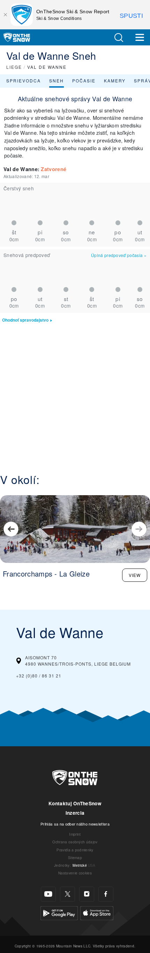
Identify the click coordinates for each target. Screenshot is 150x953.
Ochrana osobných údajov (74, 841)
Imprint (75, 834)
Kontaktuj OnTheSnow (75, 803)
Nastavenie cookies (75, 872)
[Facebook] (105, 894)
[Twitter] (67, 894)
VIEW (135, 575)
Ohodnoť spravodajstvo (25, 320)
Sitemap (75, 857)
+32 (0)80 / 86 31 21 (38, 676)
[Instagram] (86, 894)
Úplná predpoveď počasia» (119, 255)
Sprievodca (23, 80)
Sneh (56, 80)
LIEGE (14, 67)
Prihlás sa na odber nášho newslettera (75, 824)
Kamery (115, 80)
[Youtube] (48, 894)
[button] (118, 37)
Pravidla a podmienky (75, 849)
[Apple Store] (96, 912)
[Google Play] (59, 912)
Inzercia (75, 812)
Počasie (84, 80)
